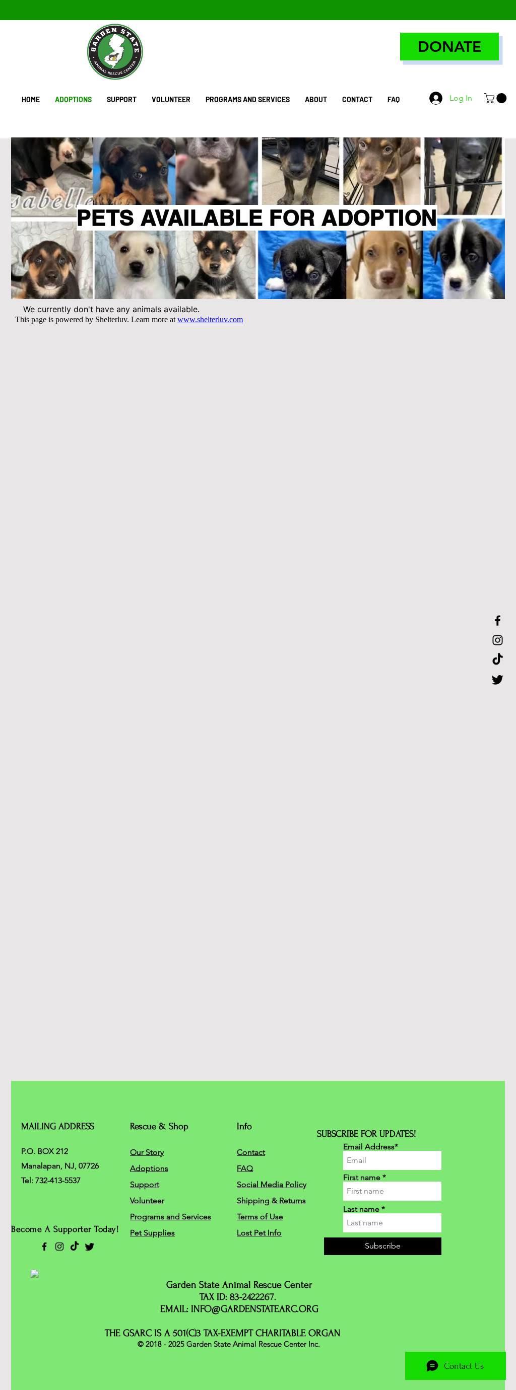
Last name (361, 1209)
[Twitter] (497, 679)
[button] (496, 98)
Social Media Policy (271, 1184)
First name (361, 1178)
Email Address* (370, 1147)
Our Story (147, 1152)
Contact (251, 1152)
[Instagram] (497, 640)
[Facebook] (497, 620)
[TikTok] (497, 660)
